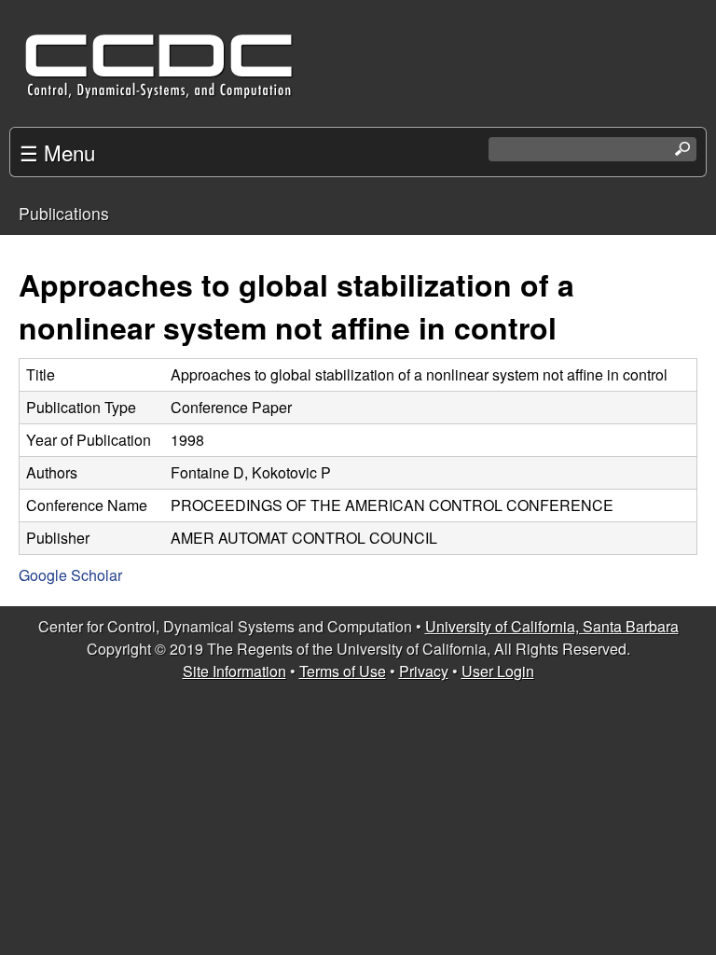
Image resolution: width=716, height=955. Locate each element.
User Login (497, 671)
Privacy (423, 671)
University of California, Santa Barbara (552, 626)
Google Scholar (70, 575)
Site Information (234, 671)
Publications (64, 213)
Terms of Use (342, 671)
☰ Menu (57, 152)
